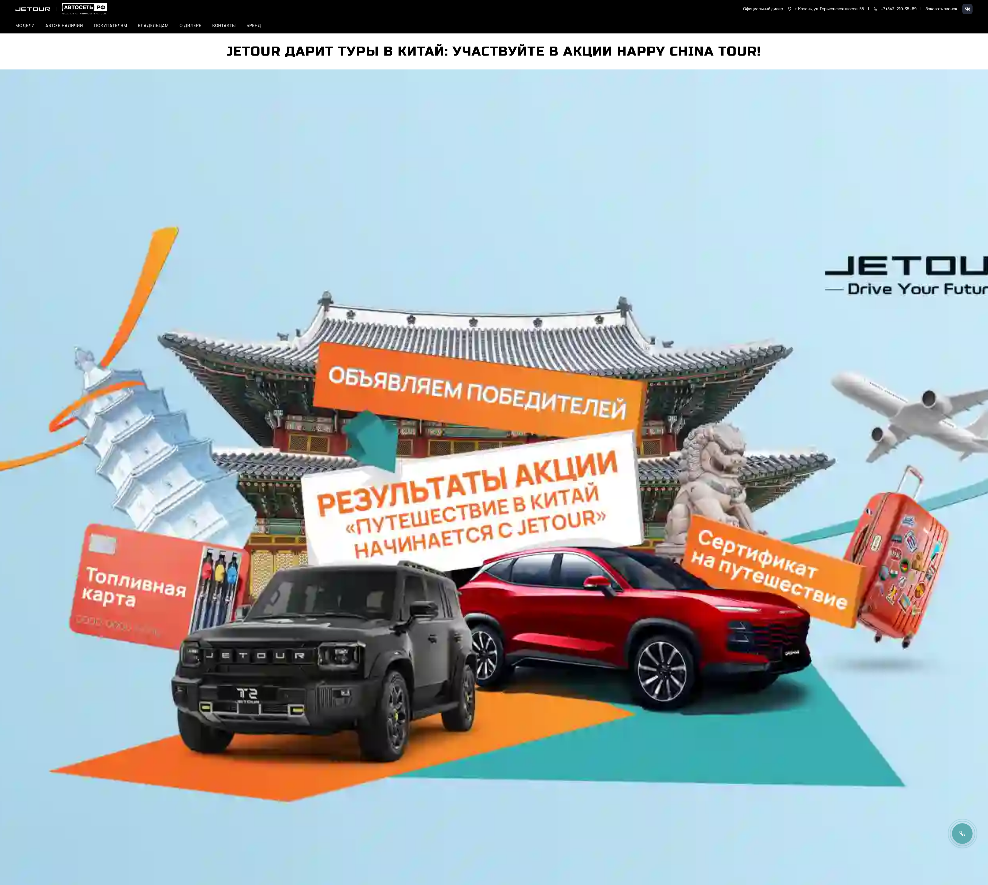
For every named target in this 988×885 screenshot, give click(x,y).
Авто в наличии (64, 25)
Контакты (224, 25)
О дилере (190, 25)
